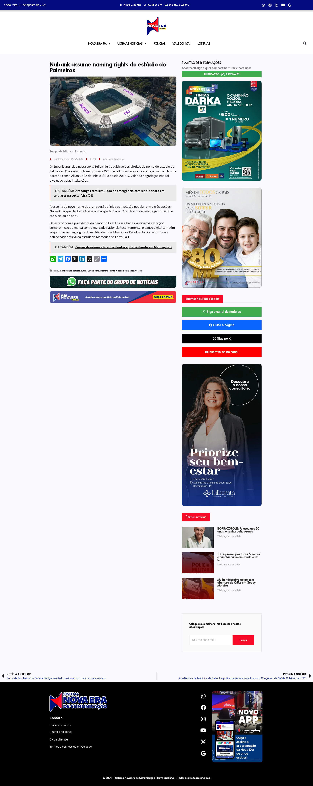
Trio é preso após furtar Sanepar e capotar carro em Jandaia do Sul (238, 557)
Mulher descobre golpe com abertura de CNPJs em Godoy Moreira (236, 582)
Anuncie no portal (61, 731)
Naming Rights (107, 270)
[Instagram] (276, 5)
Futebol (84, 270)
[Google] (289, 5)
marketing (94, 270)
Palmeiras (129, 270)
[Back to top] (303, 770)
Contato (56, 717)
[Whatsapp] (263, 5)
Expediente (59, 739)
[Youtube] (283, 5)
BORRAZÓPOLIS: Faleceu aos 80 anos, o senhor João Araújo (238, 529)
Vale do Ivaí (181, 43)
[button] (304, 43)
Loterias (204, 43)
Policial (159, 43)
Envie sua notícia (60, 725)
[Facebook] (270, 5)
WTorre (138, 270)
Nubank (120, 270)
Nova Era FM (97, 43)
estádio (76, 270)
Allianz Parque (65, 270)
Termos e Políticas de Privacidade (71, 746)
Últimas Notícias (130, 43)
